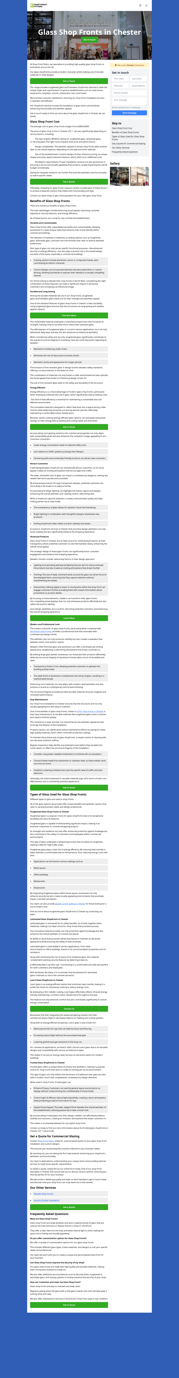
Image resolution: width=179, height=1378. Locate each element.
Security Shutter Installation (46, 1200)
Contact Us (69, 1008)
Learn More (69, 618)
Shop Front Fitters (46, 1141)
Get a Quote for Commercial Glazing (128, 143)
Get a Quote (69, 181)
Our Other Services (121, 147)
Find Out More (69, 315)
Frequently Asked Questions (125, 151)
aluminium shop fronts (40, 631)
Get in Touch (69, 81)
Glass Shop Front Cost (122, 128)
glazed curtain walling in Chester (70, 903)
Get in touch (90, 39)
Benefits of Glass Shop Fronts (125, 132)
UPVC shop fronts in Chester (90, 711)
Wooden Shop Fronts (43, 1193)
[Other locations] (140, 5)
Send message (129, 113)
